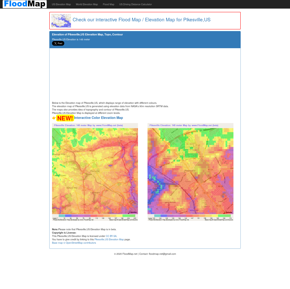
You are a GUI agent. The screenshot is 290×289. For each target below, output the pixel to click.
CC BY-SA (111, 236)
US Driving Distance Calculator (135, 4)
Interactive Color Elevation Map (98, 117)
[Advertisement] (145, 75)
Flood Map (108, 4)
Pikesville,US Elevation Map (109, 239)
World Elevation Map (87, 4)
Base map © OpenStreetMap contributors (74, 242)
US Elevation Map (61, 4)
